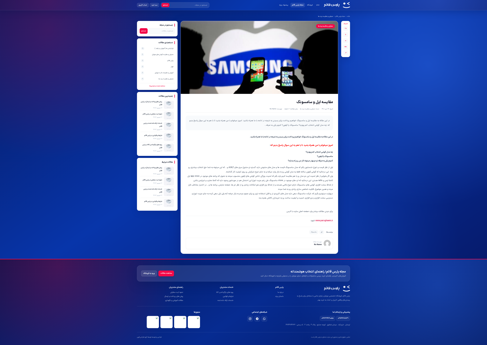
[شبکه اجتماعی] (264, 319)
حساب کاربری (143, 5)
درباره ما (281, 292)
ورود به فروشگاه (149, 273)
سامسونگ (314, 232)
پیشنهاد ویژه (283, 5)
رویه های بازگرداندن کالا (224, 292)
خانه (317, 5)
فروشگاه (310, 5)
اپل (321, 232)
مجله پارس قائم (297, 5)
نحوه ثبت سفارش (176, 292)
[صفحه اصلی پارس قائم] (337, 5)
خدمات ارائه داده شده (225, 300)
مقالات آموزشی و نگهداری (174, 300)
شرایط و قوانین (228, 296)
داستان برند (279, 296)
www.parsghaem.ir (324, 220)
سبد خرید (154, 5)
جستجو (165, 5)
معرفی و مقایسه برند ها (325, 16)
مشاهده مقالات (166, 273)
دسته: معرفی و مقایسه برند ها (309, 109)
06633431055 (327, 318)
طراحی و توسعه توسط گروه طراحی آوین (149, 337)
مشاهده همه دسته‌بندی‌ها (157, 86)
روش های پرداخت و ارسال (173, 296)
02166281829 (343, 318)
